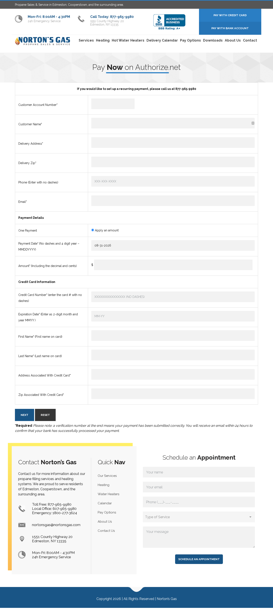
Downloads (213, 40)
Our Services (107, 476)
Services (86, 40)
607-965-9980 (65, 508)
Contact (250, 40)
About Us (233, 40)
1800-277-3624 (64, 513)
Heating (103, 40)
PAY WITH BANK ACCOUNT (230, 28)
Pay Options (190, 40)
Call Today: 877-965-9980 (112, 17)
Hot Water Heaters (128, 40)
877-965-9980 (59, 504)
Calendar (105, 503)
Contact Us (106, 531)
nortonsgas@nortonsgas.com (56, 525)
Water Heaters (108, 494)
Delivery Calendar (162, 40)
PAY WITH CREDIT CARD (230, 15)
